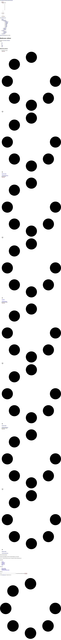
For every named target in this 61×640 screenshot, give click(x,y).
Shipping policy (4, 569)
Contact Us (3, 562)
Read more (3, 51)
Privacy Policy (4, 568)
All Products (5, 40)
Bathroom (8, 40)
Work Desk (3, 299)
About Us (3, 563)
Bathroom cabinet (4, 425)
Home (6, 301)
